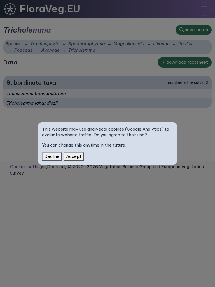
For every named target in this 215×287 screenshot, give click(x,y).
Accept (73, 156)
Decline (51, 156)
